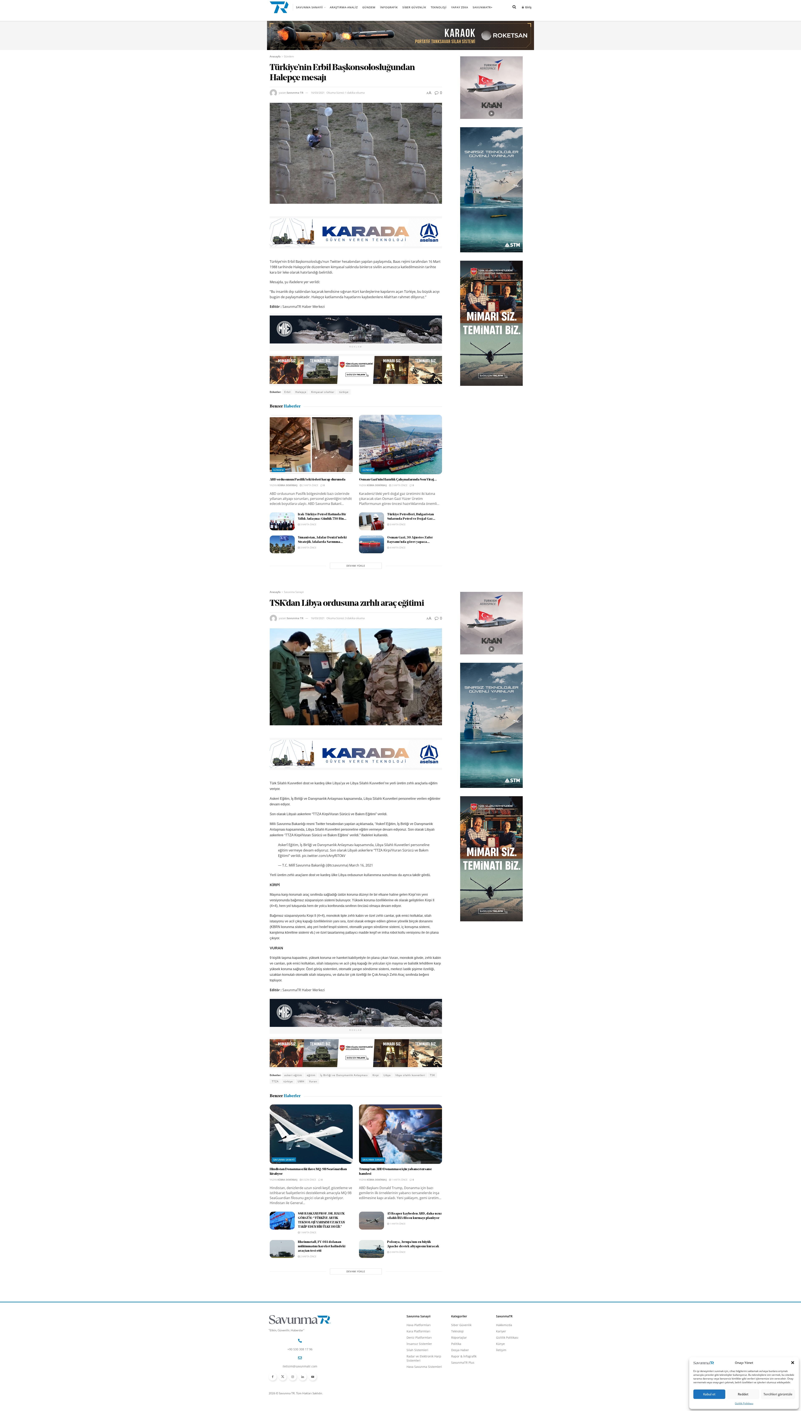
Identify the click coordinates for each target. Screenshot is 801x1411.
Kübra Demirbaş (287, 485)
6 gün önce (309, 1179)
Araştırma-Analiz (344, 7)
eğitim (311, 1075)
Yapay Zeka (459, 7)
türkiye (344, 392)
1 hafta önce (399, 1179)
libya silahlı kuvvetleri (410, 1075)
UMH (301, 1081)
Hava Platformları (419, 1325)
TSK (432, 1075)
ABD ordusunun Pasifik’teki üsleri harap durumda (307, 479)
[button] (793, 1363)
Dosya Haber (460, 1350)
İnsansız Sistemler (419, 1344)
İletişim (501, 1350)
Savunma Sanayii (309, 7)
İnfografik (389, 7)
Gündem (368, 7)
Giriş (527, 7)
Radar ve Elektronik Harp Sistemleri (424, 1358)
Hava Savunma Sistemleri (424, 1367)
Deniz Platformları (419, 1337)
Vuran (313, 1081)
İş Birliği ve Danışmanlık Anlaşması (344, 1075)
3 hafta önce (308, 524)
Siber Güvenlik (414, 7)
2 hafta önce (310, 485)
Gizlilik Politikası (744, 1403)
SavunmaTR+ (482, 7)
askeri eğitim (293, 1075)
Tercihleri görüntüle (777, 1394)
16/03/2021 (318, 92)
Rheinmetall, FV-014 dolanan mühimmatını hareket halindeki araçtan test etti (321, 1247)
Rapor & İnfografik (463, 1356)
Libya (387, 1075)
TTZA (275, 1081)
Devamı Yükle (355, 565)
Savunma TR (295, 92)
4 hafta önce (397, 547)
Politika (456, 1344)
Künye (500, 1344)
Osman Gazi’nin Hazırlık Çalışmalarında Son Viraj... (398, 479)
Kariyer (501, 1331)
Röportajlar (459, 1337)
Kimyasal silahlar (322, 392)
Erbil (287, 392)
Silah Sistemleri (417, 1350)
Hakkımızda (504, 1325)
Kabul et (709, 1394)
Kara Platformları (418, 1331)
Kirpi (376, 1075)
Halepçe (300, 392)
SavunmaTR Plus (462, 1362)
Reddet (743, 1394)
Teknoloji (439, 7)
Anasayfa (275, 56)
